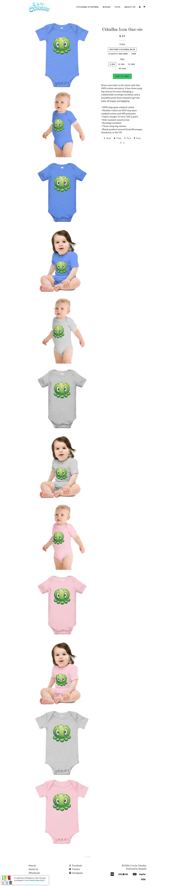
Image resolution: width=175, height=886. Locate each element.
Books (106, 7)
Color (122, 44)
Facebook (77, 865)
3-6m (112, 64)
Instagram (77, 873)
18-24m (122, 68)
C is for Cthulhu (138, 865)
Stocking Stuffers (87, 7)
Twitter (76, 869)
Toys (117, 7)
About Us (129, 7)
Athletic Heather (118, 54)
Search (32, 865)
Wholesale (34, 873)
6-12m (121, 64)
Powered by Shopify (136, 869)
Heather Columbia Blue (122, 49)
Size (122, 59)
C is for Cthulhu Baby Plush (33, 880)
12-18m (131, 64)
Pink (134, 54)
